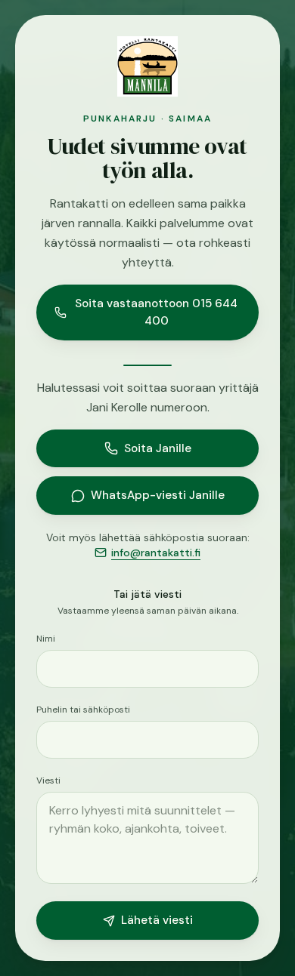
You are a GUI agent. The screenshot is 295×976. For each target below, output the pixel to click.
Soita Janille (157, 448)
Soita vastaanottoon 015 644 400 (156, 312)
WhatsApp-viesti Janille (158, 495)
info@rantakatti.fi (155, 552)
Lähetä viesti (157, 920)
